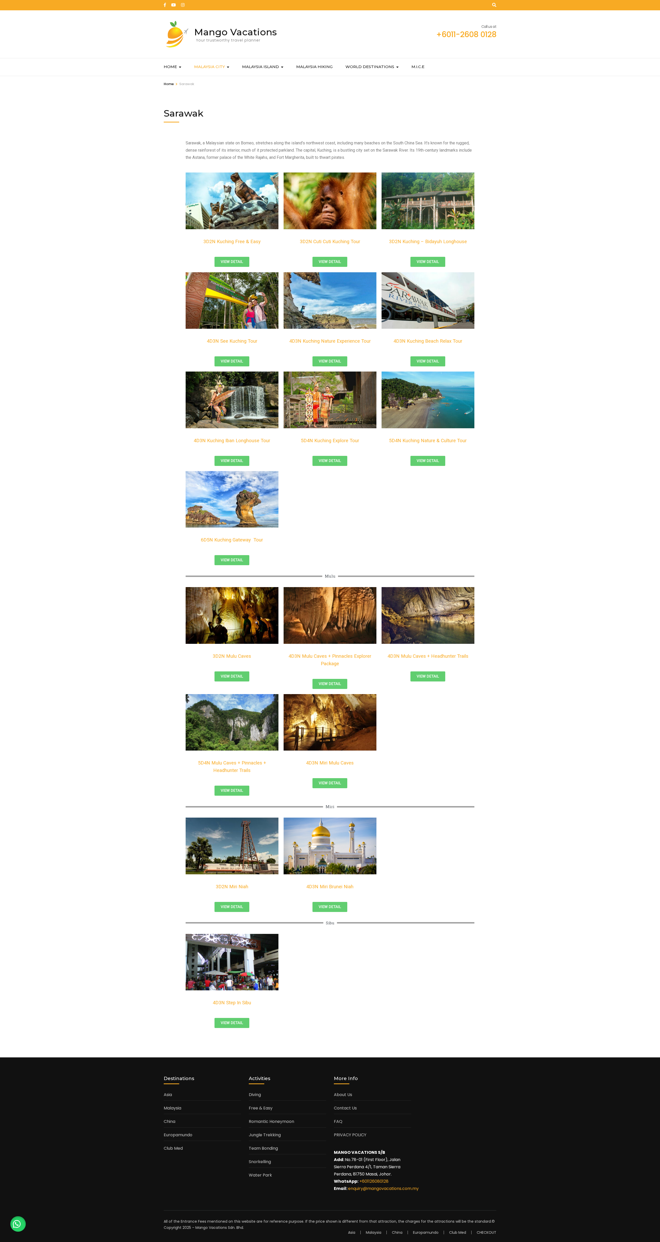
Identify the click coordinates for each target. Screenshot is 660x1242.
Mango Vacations (235, 32)
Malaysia (172, 1108)
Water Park (260, 1175)
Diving (255, 1095)
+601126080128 (374, 1181)
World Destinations (369, 66)
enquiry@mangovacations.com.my (383, 1188)
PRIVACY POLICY (350, 1135)
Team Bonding (263, 1148)
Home (170, 66)
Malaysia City (209, 66)
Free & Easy (261, 1108)
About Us (343, 1095)
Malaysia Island (260, 66)
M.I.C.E (417, 66)
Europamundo (178, 1135)
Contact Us (345, 1108)
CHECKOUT (486, 1232)
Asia (168, 1095)
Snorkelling (260, 1162)
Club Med (173, 1148)
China (169, 1121)
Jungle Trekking (265, 1135)
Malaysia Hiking (314, 66)
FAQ (338, 1121)
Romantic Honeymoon (271, 1121)
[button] (18, 1224)
